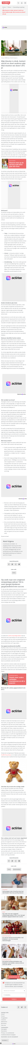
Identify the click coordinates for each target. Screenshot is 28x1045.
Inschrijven (4, 1040)
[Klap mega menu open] (25, 2)
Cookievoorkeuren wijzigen (8, 1034)
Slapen (3, 912)
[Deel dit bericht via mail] (19, 564)
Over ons (3, 1025)
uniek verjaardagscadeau (14, 635)
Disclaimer (4, 1031)
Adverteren (4, 1021)
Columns (3, 1019)
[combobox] (14, 990)
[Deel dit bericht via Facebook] (8, 564)
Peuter (9, 7)
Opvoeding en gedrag (18, 7)
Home (4, 7)
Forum (3, 1016)
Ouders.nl (4, 1007)
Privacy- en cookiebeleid (7, 1033)
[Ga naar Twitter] (21, 1007)
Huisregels (4, 1029)
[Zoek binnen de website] (18, 2)
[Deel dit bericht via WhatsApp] (15, 564)
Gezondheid (4, 889)
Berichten (3, 1023)
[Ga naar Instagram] (25, 1007)
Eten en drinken (12, 160)
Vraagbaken (4, 1018)
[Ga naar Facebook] (18, 1007)
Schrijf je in (14, 999)
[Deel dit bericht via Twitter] (12, 564)
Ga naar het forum (13, 976)
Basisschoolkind (16, 869)
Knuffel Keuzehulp (6, 755)
